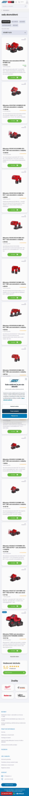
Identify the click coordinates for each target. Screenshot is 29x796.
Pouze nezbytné (14, 411)
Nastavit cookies (14, 406)
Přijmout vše (14, 416)
